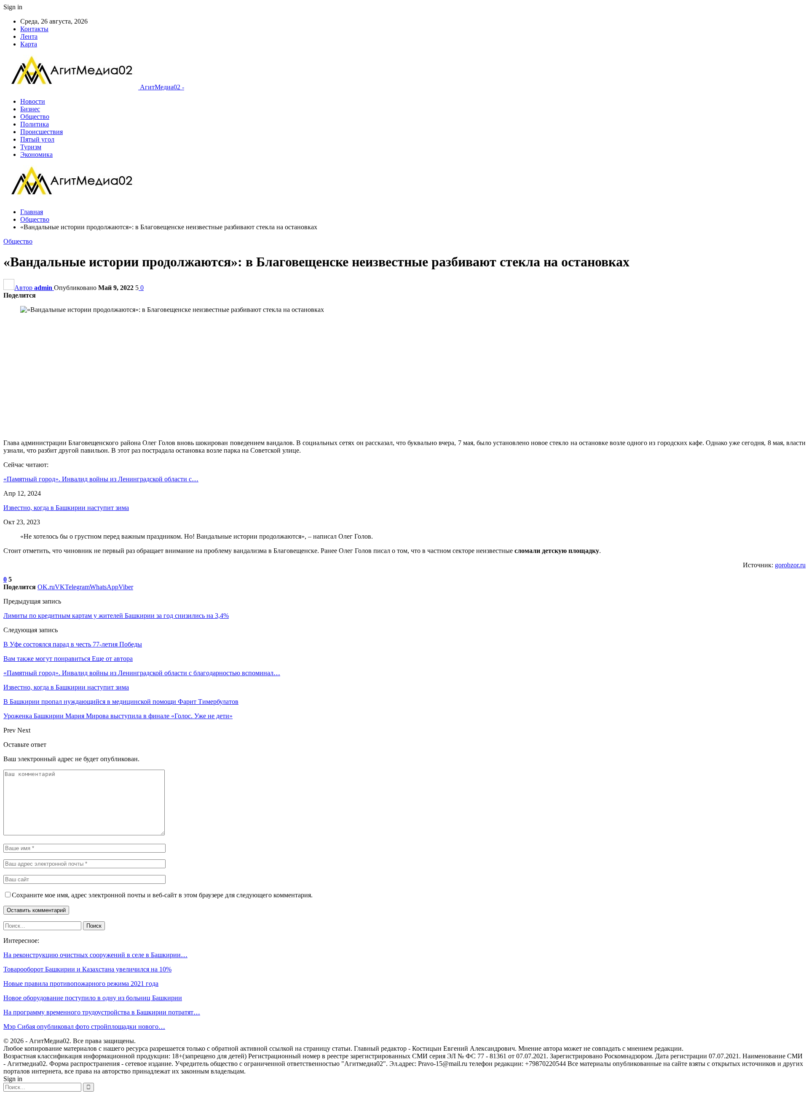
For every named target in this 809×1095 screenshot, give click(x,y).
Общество (34, 116)
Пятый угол (37, 139)
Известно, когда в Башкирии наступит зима (66, 507)
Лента (29, 36)
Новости (32, 101)
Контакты (34, 28)
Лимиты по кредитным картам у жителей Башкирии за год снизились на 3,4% (116, 615)
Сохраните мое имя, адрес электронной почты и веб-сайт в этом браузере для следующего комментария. (162, 895)
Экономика (36, 154)
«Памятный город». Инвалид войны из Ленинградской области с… (100, 479)
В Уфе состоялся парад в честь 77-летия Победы (72, 644)
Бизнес (30, 109)
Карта (28, 44)
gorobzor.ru (790, 565)
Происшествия (41, 131)
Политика (34, 124)
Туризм (30, 146)
